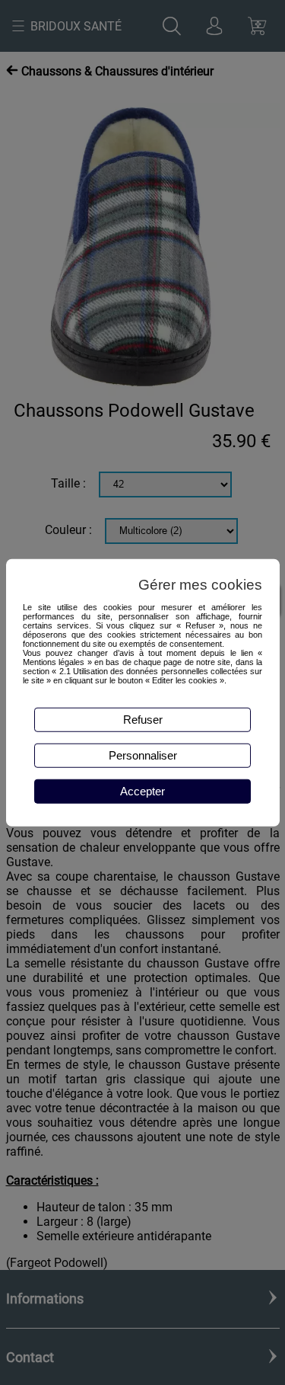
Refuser (143, 719)
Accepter (142, 791)
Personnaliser (143, 755)
